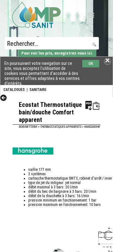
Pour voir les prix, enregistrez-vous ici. (57, 53)
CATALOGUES (14, 89)
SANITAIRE (38, 89)
